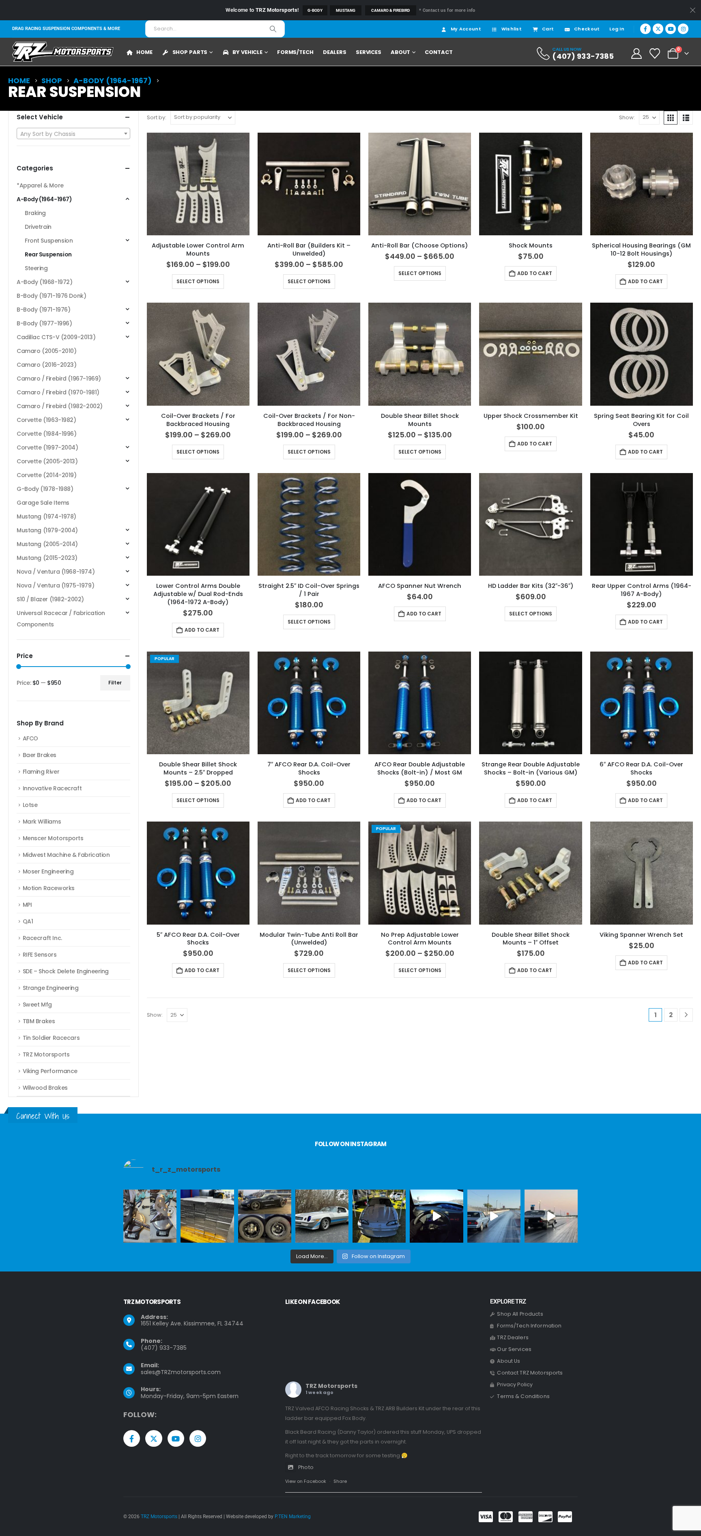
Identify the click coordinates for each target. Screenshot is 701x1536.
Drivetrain (38, 227)
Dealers (334, 52)
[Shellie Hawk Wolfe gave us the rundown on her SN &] (379, 1216)
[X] (658, 29)
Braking (35, 213)
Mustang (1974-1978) (46, 516)
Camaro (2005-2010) (46, 351)
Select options (197, 281)
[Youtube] (670, 29)
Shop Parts (190, 52)
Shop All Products (520, 1313)
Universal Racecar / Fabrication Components (61, 618)
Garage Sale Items (43, 503)
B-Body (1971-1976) (43, 309)
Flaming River (41, 772)
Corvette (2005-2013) (47, 461)
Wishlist (511, 29)
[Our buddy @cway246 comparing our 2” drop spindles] (149, 1216)
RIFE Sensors (40, 955)
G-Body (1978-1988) (45, 489)
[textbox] (73, 134)
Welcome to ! (262, 10)
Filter (115, 682)
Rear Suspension (48, 254)
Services (368, 52)
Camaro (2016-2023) (46, 365)
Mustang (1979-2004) (47, 530)
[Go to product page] (198, 184)
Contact (438, 52)
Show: (627, 117)
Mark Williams (42, 821)
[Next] (686, 1015)
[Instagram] (683, 29)
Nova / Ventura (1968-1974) (56, 572)
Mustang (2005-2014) (47, 544)
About (400, 52)
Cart (548, 29)
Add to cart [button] (534, 273)
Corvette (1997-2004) (47, 447)
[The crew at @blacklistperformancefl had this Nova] (551, 1216)
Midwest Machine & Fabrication (66, 855)
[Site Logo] (63, 52)
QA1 (28, 921)
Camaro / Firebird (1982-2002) (60, 406)
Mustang (345, 10)
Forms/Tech (295, 52)
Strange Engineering (51, 988)
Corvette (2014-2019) (47, 475)
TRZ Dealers (513, 1337)
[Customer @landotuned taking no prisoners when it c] (436, 1216)
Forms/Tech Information (529, 1325)
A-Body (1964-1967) (44, 199)
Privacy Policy (515, 1384)
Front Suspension (49, 241)
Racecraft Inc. (42, 938)
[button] (670, 118)
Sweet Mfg (37, 1004)
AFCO (30, 738)
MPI (27, 905)
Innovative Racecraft (52, 788)
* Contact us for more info (447, 10)
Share (340, 1481)
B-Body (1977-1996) (44, 323)
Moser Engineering (48, 871)
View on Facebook (305, 1481)
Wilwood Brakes (45, 1088)
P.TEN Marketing (293, 1516)
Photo (306, 1467)
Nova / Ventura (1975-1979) (55, 585)
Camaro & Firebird (390, 10)
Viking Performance (50, 1071)
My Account (466, 29)
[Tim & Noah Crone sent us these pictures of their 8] (321, 1216)
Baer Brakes (39, 755)
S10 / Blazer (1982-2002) (50, 599)
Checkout (587, 29)
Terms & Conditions (523, 1396)
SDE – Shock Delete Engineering (66, 971)
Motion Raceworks (49, 888)
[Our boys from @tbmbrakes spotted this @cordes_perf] (264, 1216)
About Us (508, 1360)
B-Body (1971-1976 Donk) (51, 296)
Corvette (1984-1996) (47, 434)
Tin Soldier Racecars (51, 1038)
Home (144, 52)
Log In (616, 29)
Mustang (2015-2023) (47, 558)
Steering (36, 268)
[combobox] (73, 133)
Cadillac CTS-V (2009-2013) (56, 337)
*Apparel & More (40, 185)
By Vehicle (247, 52)
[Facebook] (645, 29)
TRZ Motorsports (46, 1054)
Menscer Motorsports (53, 838)
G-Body (315, 10)
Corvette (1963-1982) (46, 420)
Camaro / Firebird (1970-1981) (58, 392)
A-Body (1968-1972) (44, 282)
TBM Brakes (39, 1021)
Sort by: (156, 117)
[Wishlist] (655, 53)
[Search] (273, 29)
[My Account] (636, 53)
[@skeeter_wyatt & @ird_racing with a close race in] (493, 1216)
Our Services (514, 1349)
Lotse (30, 805)
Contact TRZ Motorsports (530, 1372)
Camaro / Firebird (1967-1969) (59, 378)
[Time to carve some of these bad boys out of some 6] (207, 1216)
